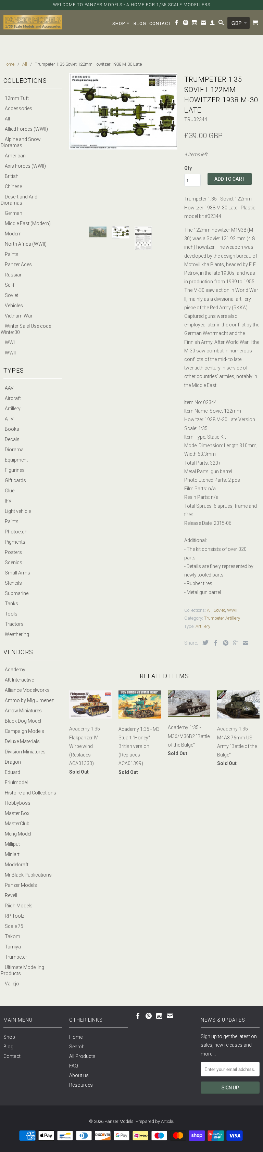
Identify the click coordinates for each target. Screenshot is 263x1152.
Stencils (13, 583)
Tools (11, 614)
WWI (10, 342)
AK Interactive (19, 680)
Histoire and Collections (30, 792)
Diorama (14, 449)
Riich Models (19, 905)
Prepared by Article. (155, 1121)
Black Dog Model (23, 721)
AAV (9, 388)
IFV (8, 501)
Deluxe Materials (22, 741)
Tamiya (13, 946)
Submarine (16, 593)
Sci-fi (10, 285)
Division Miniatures (25, 751)
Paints (11, 254)
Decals (12, 439)
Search (77, 1046)
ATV (9, 419)
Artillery (13, 408)
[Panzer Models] (32, 22)
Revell (11, 895)
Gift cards (15, 480)
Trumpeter (16, 957)
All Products (82, 1056)
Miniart (12, 854)
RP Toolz (14, 916)
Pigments (15, 542)
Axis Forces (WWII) (25, 166)
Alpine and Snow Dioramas (21, 142)
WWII (10, 352)
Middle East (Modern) (28, 223)
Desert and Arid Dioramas (19, 200)
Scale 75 (14, 926)
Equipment (16, 460)
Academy (15, 669)
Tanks (11, 603)
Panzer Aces (18, 264)
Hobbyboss (17, 803)
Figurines (15, 470)
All (7, 118)
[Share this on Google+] (233, 643)
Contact (160, 23)
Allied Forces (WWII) (26, 129)
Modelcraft (16, 864)
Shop (120, 23)
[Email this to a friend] (243, 643)
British (11, 176)
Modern (13, 233)
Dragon (13, 762)
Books (12, 429)
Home (76, 1037)
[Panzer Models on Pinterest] (186, 24)
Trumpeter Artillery (222, 618)
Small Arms (17, 572)
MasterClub (17, 823)
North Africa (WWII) (26, 244)
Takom (12, 936)
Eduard (12, 772)
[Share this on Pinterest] (224, 643)
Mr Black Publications (28, 875)
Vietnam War (19, 316)
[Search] (221, 24)
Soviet (11, 295)
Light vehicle (18, 511)
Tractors (14, 624)
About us (79, 1075)
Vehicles (14, 305)
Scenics (13, 562)
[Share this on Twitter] (204, 642)
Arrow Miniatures (23, 710)
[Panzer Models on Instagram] (195, 24)
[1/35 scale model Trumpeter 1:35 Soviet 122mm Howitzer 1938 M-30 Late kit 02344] (123, 111)
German (13, 213)
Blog (140, 23)
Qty (188, 168)
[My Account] (212, 24)
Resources (81, 1085)
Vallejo (12, 983)
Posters (13, 552)
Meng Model (18, 834)
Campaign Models (24, 731)
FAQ (73, 1066)
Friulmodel (16, 782)
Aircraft (13, 398)
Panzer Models (21, 885)
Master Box (17, 813)
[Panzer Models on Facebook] (177, 24)
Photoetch (16, 531)
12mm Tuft (17, 98)
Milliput (12, 844)
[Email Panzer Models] (203, 24)
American (15, 155)
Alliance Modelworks (27, 690)
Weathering (17, 634)
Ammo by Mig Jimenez (29, 700)
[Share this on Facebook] (214, 643)
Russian (14, 274)
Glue (9, 490)
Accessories (18, 108)
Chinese (13, 186)
